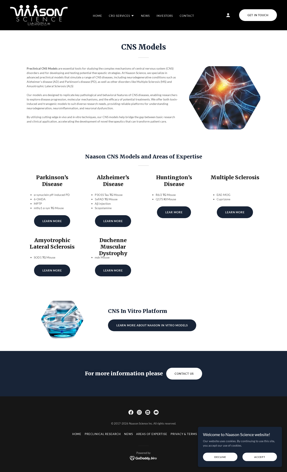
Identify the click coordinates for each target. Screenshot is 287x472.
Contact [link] (187, 15)
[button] (121, 15)
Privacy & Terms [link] (184, 434)
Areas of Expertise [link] (151, 434)
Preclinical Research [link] (103, 434)
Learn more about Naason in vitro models (152, 325)
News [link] (145, 15)
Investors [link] (165, 15)
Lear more (173, 212)
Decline (220, 457)
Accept (259, 457)
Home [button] (77, 434)
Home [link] (97, 15)
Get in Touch (258, 15)
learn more (113, 270)
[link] (39, 15)
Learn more (52, 221)
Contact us (184, 373)
